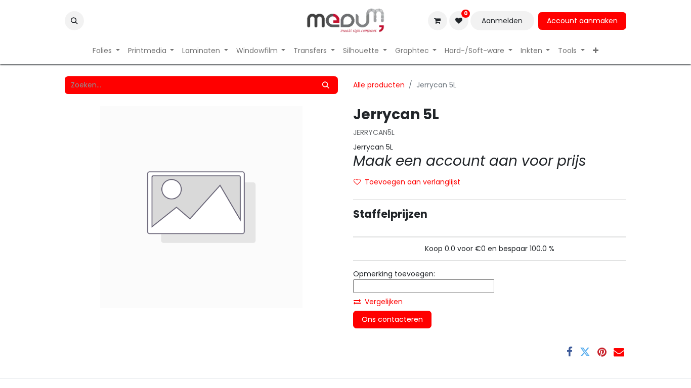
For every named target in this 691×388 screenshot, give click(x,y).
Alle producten (379, 85)
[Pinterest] (602, 352)
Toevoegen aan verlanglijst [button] (412, 182)
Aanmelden (502, 21)
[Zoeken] (326, 85)
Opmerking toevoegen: (394, 274)
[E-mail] (619, 352)
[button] (74, 20)
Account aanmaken (582, 21)
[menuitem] (106, 50)
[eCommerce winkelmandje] (437, 20)
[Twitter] (585, 352)
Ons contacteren (392, 319)
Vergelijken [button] (384, 302)
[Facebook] (570, 352)
